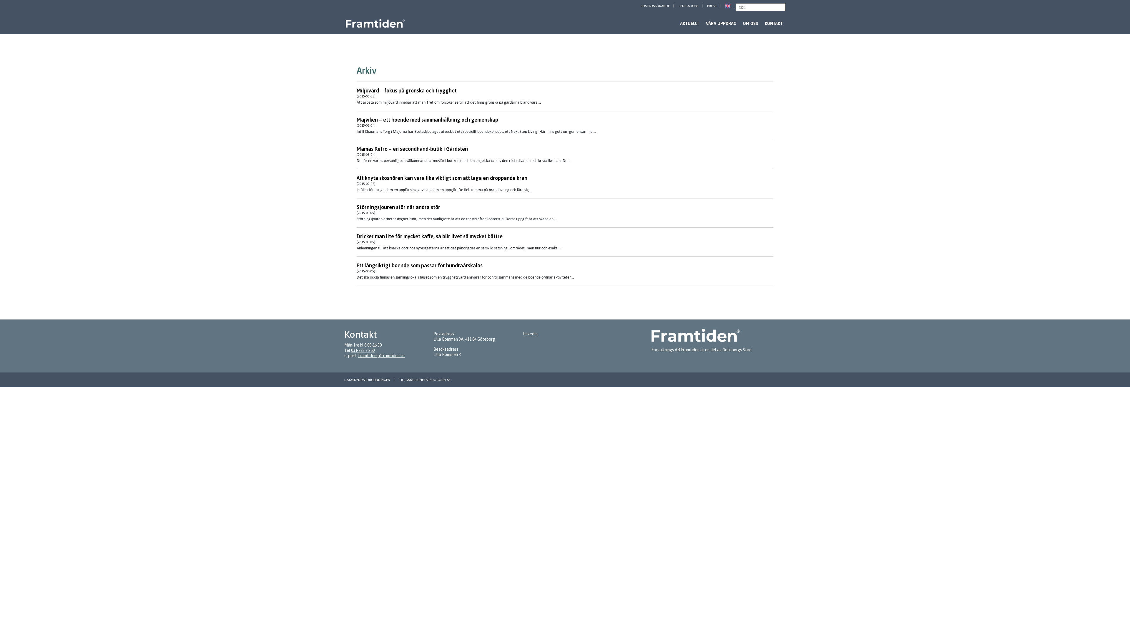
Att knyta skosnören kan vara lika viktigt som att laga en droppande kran (442, 178)
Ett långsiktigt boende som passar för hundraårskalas (420, 265)
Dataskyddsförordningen (367, 380)
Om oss (750, 23)
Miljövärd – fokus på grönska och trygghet (407, 90)
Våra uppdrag (721, 23)
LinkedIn (530, 334)
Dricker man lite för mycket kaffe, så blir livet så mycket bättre (430, 236)
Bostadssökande (655, 6)
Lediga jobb (688, 6)
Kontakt (774, 23)
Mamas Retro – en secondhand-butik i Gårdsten (412, 149)
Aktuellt (689, 23)
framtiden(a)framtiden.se (381, 355)
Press (711, 6)
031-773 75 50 (363, 350)
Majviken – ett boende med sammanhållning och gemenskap (427, 120)
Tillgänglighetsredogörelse (425, 380)
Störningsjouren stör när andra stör (398, 207)
